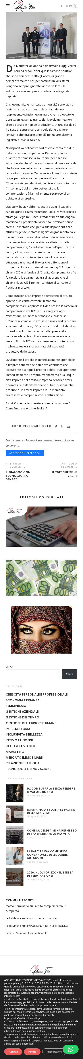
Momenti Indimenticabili (31, 933)
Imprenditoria (18, 729)
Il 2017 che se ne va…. (64, 474)
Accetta (13, 1051)
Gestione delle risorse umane (31, 723)
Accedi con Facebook (25, 453)
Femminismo (16, 706)
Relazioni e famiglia (23, 763)
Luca (9, 933)
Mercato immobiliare (24, 757)
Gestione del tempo (22, 717)
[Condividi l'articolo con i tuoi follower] (62, 426)
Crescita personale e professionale (37, 694)
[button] (71, 1049)
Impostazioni (54, 1051)
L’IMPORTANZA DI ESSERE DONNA (46, 926)
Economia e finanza (23, 700)
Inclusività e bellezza (24, 734)
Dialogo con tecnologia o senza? (18, 476)
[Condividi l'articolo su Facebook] (56, 426)
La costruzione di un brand (42, 918)
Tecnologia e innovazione (28, 769)
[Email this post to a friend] (68, 426)
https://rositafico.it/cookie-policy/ (22, 1018)
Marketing (15, 752)
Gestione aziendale (22, 711)
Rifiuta (32, 1051)
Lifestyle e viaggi (20, 746)
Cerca (9, 666)
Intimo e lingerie (19, 740)
